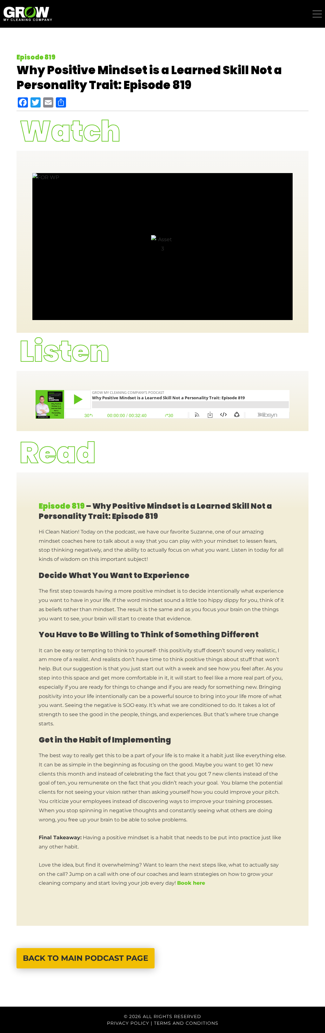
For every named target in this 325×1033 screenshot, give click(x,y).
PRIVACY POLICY (128, 1023)
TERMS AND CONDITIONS (186, 1023)
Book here (192, 883)
